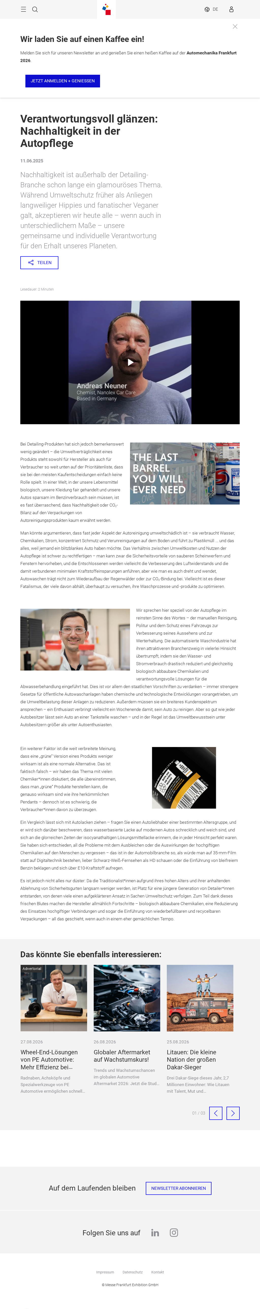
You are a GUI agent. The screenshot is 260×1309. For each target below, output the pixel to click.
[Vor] (233, 1113)
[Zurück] (215, 1113)
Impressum (105, 1272)
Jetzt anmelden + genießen (63, 81)
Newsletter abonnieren (178, 1188)
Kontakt (157, 1272)
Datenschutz (133, 1272)
